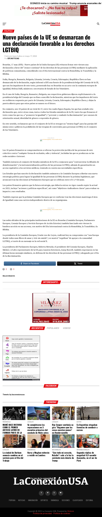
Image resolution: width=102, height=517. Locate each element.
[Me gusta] (4, 269)
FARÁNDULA (55, 500)
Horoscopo (35, 379)
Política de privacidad (42, 513)
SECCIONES (66, 500)
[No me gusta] (11, 269)
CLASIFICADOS (78, 500)
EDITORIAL (89, 500)
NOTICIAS (21, 500)
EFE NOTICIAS (13, 58)
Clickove (70, 511)
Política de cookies (61, 513)
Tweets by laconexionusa (14, 395)
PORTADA (12, 500)
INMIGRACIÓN (33, 500)
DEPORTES (44, 500)
